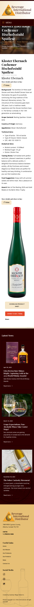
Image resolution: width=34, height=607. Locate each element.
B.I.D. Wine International (19, 600)
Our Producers (7, 553)
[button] (4, 22)
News (4, 560)
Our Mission (6, 549)
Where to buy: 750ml (14, 314)
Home (4, 546)
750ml (7, 85)
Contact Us (6, 563)
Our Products (7, 556)
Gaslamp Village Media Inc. (16, 595)
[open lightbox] (17, 252)
